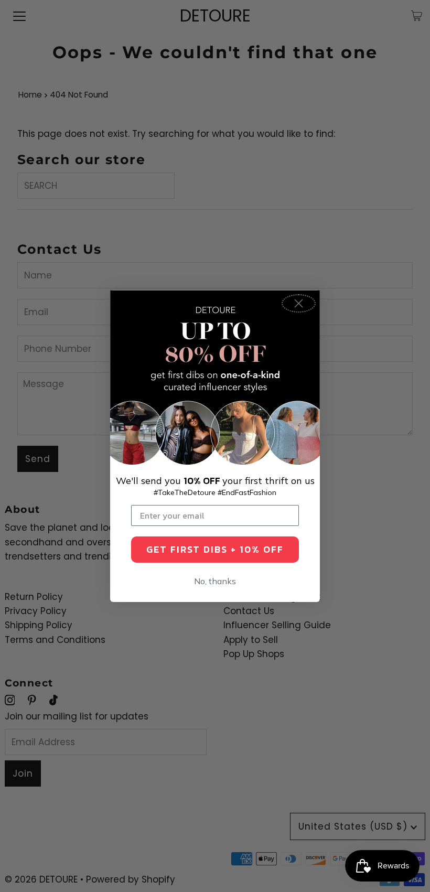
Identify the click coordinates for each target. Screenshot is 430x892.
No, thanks (215, 581)
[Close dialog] (299, 303)
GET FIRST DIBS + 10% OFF (215, 549)
